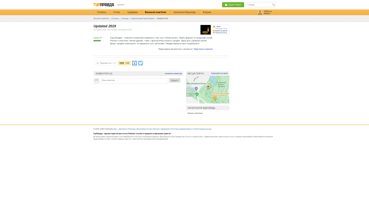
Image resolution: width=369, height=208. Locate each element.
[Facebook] (134, 63)
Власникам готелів (144, 129)
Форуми (207, 12)
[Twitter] (140, 63)
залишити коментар (173, 73)
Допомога (123, 129)
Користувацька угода (202, 129)
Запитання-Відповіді (184, 12)
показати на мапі (219, 74)
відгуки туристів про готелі (115, 134)
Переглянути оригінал (203, 49)
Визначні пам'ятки (155, 12)
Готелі (116, 12)
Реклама (131, 129)
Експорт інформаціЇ (161, 129)
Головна (101, 12)
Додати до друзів (221, 30)
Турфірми (132, 12)
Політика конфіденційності (182, 129)
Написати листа (221, 33)
